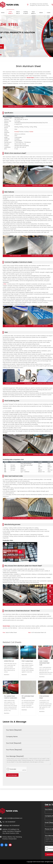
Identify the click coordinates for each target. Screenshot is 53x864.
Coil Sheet (12, 55)
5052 (4, 284)
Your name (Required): (14, 730)
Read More (6, 674)
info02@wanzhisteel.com (14, 818)
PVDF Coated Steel (27, 661)
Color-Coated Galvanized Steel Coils (44, 663)
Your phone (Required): (14, 750)
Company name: (12, 737)
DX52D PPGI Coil (9, 661)
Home (4, 55)
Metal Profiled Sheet (11, 632)
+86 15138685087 (10, 822)
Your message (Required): (15, 756)
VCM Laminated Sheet (44, 697)
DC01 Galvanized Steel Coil (38, 632)
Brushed (16, 132)
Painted (31, 132)
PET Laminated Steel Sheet (28, 697)
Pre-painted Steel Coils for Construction (10, 697)
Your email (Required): (14, 743)
